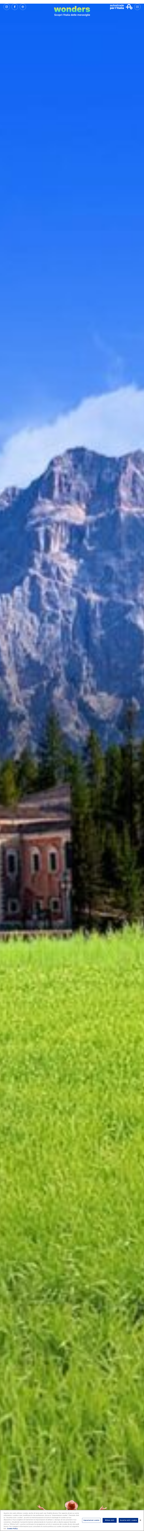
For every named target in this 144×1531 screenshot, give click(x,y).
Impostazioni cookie (91, 1520)
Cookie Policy (12, 1528)
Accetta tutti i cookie (128, 1520)
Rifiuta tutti (109, 1520)
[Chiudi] (140, 1520)
